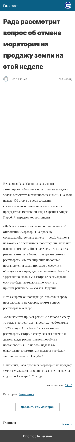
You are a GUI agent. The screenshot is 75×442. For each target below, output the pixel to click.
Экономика (26, 394)
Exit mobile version (37, 436)
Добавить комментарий (37, 406)
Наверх (67, 424)
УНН (68, 385)
